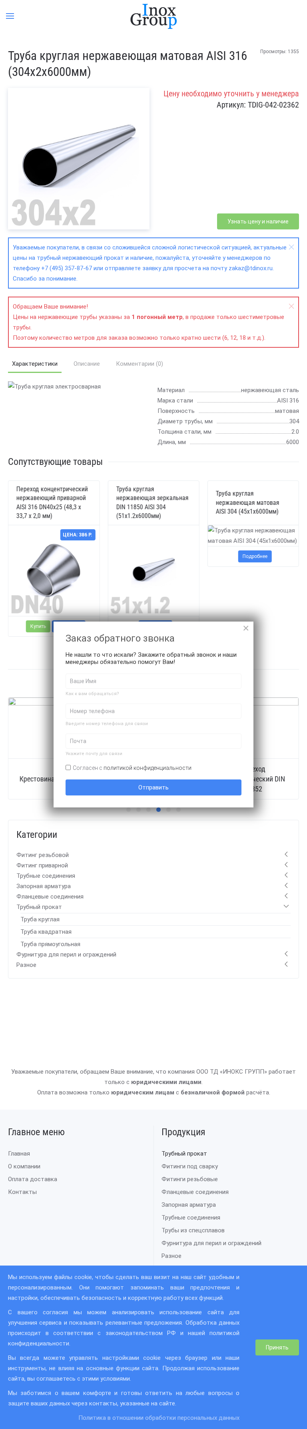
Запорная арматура (43, 886)
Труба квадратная (46, 931)
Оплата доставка (32, 1179)
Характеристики (35, 363)
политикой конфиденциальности (147, 768)
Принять (277, 1347)
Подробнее (255, 556)
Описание (87, 363)
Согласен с (132, 768)
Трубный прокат (39, 907)
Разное (26, 965)
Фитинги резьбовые (189, 1179)
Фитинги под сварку (189, 1166)
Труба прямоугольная (50, 944)
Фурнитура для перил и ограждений (66, 954)
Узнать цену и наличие (258, 221)
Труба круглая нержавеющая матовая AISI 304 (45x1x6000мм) (247, 502)
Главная (19, 1153)
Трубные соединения (45, 875)
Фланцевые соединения (50, 896)
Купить (38, 626)
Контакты (22, 1192)
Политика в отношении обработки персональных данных (158, 1417)
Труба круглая (40, 919)
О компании (24, 1166)
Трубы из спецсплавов (193, 1230)
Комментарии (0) (139, 363)
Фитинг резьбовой (42, 855)
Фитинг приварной (42, 865)
